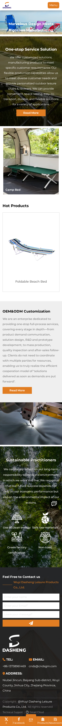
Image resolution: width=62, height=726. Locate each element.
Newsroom (55, 722)
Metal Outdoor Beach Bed (31, 281)
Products (42, 722)
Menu (53, 5)
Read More (31, 113)
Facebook (19, 722)
